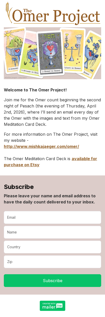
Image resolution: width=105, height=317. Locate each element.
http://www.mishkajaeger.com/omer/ (41, 146)
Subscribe (52, 280)
